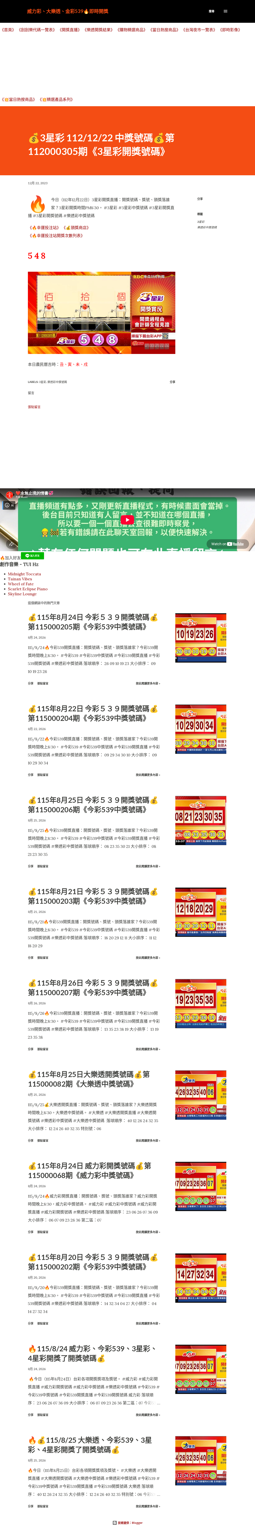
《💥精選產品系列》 (56, 99)
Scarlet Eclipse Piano (28, 588)
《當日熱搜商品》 (164, 29)
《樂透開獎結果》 (99, 29)
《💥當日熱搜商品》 (18, 99)
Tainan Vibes (20, 578)
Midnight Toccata (24, 573)
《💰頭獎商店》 (76, 227)
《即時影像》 (230, 29)
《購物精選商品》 (131, 29)
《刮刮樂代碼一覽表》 (37, 29)
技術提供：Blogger (130, 1523)
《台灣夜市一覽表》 (199, 29)
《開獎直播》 (70, 29)
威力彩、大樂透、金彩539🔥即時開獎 (67, 11)
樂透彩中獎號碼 (207, 227)
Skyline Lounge (22, 593)
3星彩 (200, 221)
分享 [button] (200, 198)
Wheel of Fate (21, 583)
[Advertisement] (119, 64)
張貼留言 (34, 407)
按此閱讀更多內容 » (148, 683)
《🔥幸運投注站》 (44, 227)
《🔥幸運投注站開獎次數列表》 (56, 235)
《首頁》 (8, 29)
